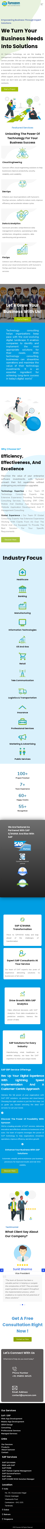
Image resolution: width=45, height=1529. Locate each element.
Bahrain (7, 1514)
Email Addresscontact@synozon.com (24, 1393)
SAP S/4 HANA (8, 1462)
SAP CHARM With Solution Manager (18, 1479)
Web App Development (11, 1418)
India (6, 1489)
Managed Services (9, 1433)
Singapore (8, 1519)
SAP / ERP (6, 1415)
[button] (43, 1270)
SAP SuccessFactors (11, 1473)
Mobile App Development (12, 1421)
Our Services (7, 1444)
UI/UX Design (7, 1424)
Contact (4, 1452)
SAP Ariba (6, 1476)
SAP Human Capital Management (17, 1471)
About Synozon (8, 1449)
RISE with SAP (8, 1465)
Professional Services (11, 1430)
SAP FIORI (6, 1468)
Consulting (6, 1427)
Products (5, 1447)
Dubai (6, 1509)
